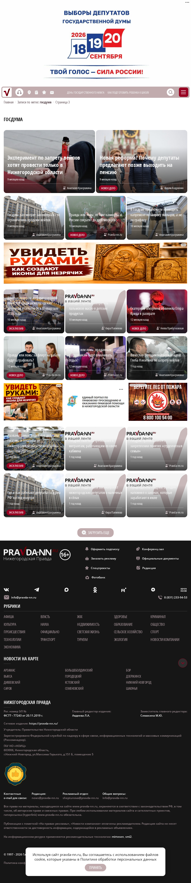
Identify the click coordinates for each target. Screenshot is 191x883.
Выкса (8, 676)
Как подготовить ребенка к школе (129, 92)
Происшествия (14, 631)
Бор (128, 670)
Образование (123, 624)
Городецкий (73, 676)
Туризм (82, 639)
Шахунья (131, 688)
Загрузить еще (98, 532)
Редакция (149, 568)
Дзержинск (133, 676)
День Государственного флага (86, 92)
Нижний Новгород (138, 682)
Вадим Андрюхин (174, 188)
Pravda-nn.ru (115, 234)
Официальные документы (160, 558)
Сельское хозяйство (128, 631)
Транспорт (48, 639)
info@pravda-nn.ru (23, 597)
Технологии (12, 639)
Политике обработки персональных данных (118, 859)
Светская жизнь (88, 631)
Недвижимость (88, 624)
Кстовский (72, 682)
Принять (95, 867)
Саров (8, 688)
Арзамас (9, 670)
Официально (50, 631)
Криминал (157, 616)
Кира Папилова (114, 328)
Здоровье (120, 616)
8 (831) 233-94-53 (175, 597)
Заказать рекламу (103, 558)
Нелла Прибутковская (172, 328)
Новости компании (164, 639)
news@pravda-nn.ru (45, 798)
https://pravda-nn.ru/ (43, 723)
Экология (121, 639)
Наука (45, 624)
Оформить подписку (105, 549)
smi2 (128, 837)
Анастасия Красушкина (79, 188)
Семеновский (74, 688)
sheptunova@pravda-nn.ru (81, 798)
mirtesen (118, 837)
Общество (157, 624)
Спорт (154, 631)
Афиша (9, 616)
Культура (10, 624)
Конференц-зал (153, 549)
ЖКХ (79, 616)
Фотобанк (98, 577)
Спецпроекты (100, 568)
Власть (45, 616)
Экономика (12, 647)
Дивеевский (12, 682)
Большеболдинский (79, 670)
